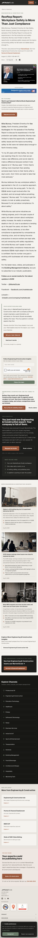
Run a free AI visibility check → (13, 408)
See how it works (11, 340)
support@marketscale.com (15, 379)
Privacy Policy (6, 930)
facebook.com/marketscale (21, 289)
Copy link (10, 60)
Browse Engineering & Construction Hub (15, 647)
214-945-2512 (31, 881)
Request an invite (9, 114)
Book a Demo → (5, 895)
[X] (5, 898)
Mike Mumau (6, 124)
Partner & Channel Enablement (10, 53)
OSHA (3, 191)
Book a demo (27, 448)
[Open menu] (36, 3)
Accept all (10, 934)
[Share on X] (16, 60)
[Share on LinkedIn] (19, 60)
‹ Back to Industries (6, 9)
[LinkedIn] (2, 898)
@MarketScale (14, 284)
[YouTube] (8, 898)
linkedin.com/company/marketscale (16, 298)
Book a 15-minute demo (12, 876)
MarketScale (25, 49)
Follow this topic (19, 382)
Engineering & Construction (12, 13)
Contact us (4, 893)
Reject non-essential (27, 934)
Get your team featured (13, 335)
